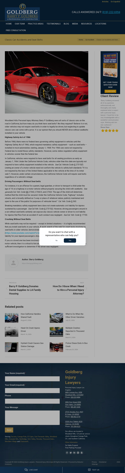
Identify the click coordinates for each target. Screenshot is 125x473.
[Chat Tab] (62, 236)
